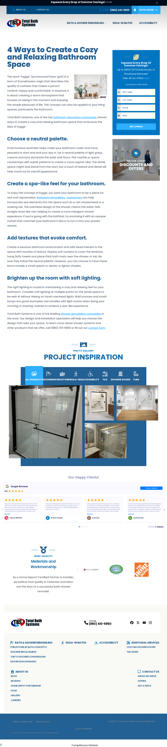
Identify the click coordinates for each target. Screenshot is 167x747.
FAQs (14, 690)
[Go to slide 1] (79, 526)
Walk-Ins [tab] (76, 379)
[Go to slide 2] (81, 526)
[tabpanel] (83, 421)
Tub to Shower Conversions (28, 656)
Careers (16, 700)
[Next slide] (164, 509)
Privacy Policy (42, 721)
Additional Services (145, 642)
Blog (14, 676)
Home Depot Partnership (26, 685)
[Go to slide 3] (83, 526)
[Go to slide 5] (87, 526)
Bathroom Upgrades (23, 661)
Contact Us (42, 9)
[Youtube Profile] (144, 622)
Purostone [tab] (62, 379)
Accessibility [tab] (90, 379)
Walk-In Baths (122, 23)
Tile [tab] (105, 379)
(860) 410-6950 (100, 623)
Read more (7, 514)
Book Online (146, 9)
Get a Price (144, 685)
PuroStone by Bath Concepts (28, 647)
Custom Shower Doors (141, 647)
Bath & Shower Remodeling (85, 23)
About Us (20, 9)
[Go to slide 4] (85, 526)
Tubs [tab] (136, 379)
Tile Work (132, 651)
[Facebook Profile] (132, 622)
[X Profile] (138, 622)
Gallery (15, 695)
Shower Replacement (23, 651)
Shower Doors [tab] (120, 379)
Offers (142, 681)
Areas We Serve (147, 676)
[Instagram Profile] (150, 622)
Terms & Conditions (22, 721)
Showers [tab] (49, 379)
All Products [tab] (34, 379)
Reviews (16, 681)
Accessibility (148, 23)
